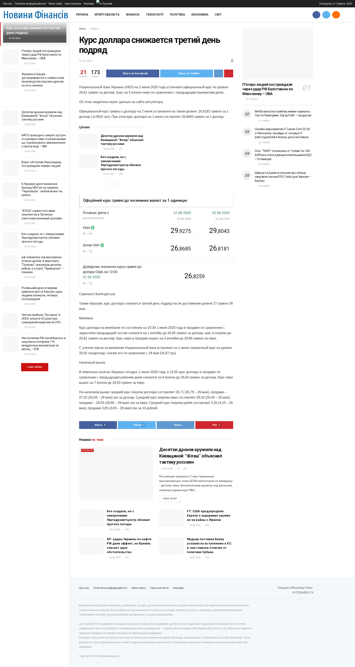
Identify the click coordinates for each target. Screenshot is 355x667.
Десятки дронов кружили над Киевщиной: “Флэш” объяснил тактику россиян (42, 115)
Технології (154, 14)
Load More (34, 367)
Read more (170, 498)
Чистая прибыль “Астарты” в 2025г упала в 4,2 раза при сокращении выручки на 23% (41, 318)
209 (120, 174)
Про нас (7, 3)
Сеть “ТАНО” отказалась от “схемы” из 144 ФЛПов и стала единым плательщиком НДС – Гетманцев (283, 154)
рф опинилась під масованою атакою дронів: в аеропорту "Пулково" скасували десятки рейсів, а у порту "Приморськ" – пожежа (42, 265)
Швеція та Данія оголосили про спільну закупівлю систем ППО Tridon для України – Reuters (283, 176)
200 (207, 525)
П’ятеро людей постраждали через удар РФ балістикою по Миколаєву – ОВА (41, 54)
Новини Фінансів (35, 15)
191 (126, 557)
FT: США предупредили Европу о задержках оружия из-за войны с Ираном (208, 515)
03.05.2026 (108, 149)
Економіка (199, 14)
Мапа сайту (55, 3)
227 (120, 149)
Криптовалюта (107, 14)
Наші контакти (73, 3)
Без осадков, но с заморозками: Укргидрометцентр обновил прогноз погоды (43, 237)
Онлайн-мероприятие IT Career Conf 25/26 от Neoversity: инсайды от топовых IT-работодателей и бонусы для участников (282, 133)
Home (82, 28)
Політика (177, 14)
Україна (82, 14)
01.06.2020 (85, 60)
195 (207, 557)
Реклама (89, 3)
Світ (218, 14)
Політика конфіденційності (30, 3)
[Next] (116, 183)
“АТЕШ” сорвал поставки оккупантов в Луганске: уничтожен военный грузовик (42, 214)
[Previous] (108, 183)
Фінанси (132, 14)
